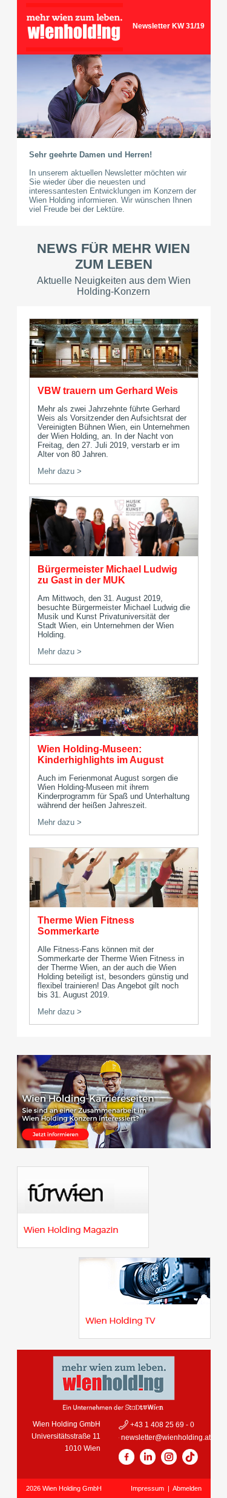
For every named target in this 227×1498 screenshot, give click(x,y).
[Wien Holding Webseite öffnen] (74, 48)
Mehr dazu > (60, 471)
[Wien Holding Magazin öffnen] (83, 1245)
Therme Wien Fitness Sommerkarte (86, 925)
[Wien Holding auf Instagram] (169, 1462)
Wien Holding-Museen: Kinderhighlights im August (100, 754)
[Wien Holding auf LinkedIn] (148, 1462)
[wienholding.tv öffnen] (145, 1335)
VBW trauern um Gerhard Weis (108, 391)
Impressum (147, 1488)
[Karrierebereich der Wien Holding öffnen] (114, 1145)
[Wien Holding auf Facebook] (126, 1462)
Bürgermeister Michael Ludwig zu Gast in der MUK (107, 574)
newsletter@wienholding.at (165, 1437)
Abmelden (187, 1488)
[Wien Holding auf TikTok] (190, 1462)
